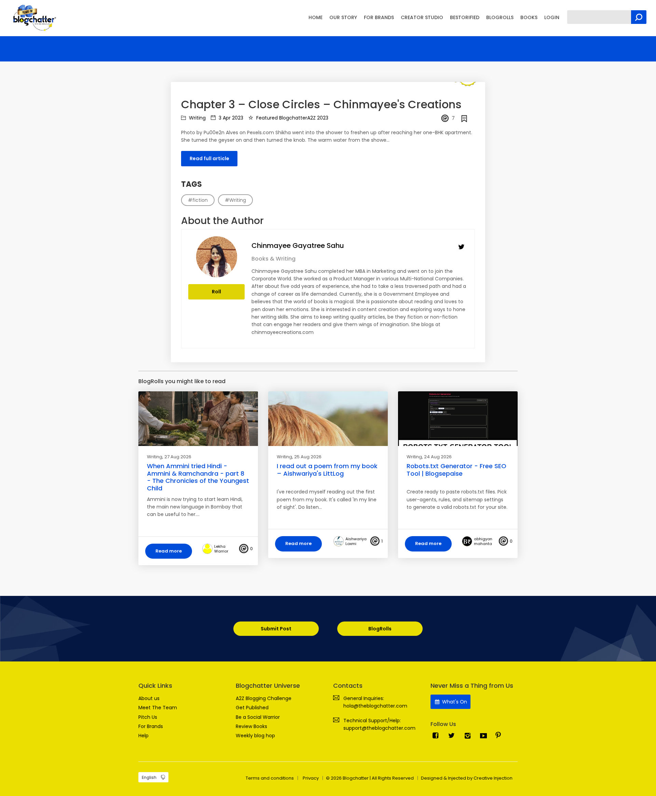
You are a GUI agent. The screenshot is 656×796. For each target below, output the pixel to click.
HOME (316, 17)
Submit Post (276, 628)
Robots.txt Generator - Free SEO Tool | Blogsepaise (456, 470)
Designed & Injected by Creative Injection (466, 778)
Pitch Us (147, 717)
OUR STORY (343, 17)
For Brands (150, 726)
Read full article (209, 158)
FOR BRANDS (379, 17)
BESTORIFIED (464, 17)
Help (143, 735)
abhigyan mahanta (483, 541)
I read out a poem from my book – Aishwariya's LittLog (327, 470)
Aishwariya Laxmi (356, 541)
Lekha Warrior (221, 549)
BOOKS (528, 17)
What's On (454, 701)
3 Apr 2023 (230, 117)
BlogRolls (380, 628)
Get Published (252, 707)
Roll (216, 291)
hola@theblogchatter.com (375, 705)
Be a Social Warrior (258, 717)
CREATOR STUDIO (422, 17)
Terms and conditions (270, 778)
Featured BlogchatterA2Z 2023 (291, 117)
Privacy (311, 778)
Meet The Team (157, 707)
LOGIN (551, 17)
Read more (168, 551)
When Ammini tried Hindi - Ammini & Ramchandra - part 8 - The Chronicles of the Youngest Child (198, 477)
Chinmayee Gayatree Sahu (297, 245)
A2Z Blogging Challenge (263, 698)
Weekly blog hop (255, 735)
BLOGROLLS (500, 17)
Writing (197, 117)
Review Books (251, 726)
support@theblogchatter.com (379, 728)
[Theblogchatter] (33, 17)
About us (149, 698)
